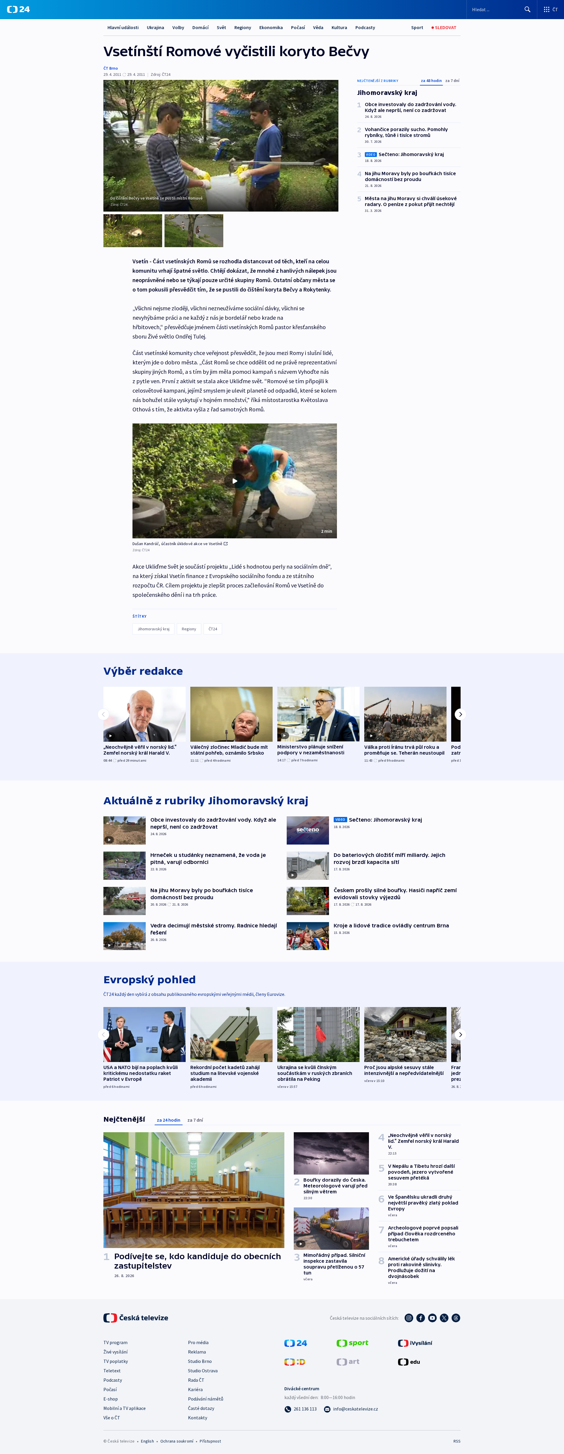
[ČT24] (18, 9)
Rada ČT (196, 1380)
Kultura (339, 27)
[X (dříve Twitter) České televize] (444, 1318)
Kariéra (195, 1389)
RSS (457, 1441)
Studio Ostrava (203, 1370)
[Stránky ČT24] (295, 1343)
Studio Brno (200, 1361)
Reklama (197, 1352)
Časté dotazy (201, 1408)
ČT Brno (110, 68)
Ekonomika (271, 27)
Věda (318, 27)
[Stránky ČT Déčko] (294, 1361)
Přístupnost (210, 1441)
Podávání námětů (205, 1399)
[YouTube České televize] (432, 1318)
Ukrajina (155, 27)
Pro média (198, 1342)
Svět (221, 27)
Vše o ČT (111, 1418)
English (147, 1441)
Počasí (298, 27)
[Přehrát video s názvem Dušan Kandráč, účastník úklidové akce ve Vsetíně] (234, 481)
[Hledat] (527, 9)
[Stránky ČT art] (348, 1361)
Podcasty (365, 27)
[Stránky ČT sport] (352, 1343)
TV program (115, 1342)
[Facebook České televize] (420, 1318)
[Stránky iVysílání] (415, 1343)
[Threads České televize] (456, 1318)
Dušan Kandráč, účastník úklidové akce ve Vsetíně (177, 543)
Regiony (242, 27)
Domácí (200, 27)
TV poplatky (115, 1361)
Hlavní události (123, 27)
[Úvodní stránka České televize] (136, 1318)
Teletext (112, 1370)
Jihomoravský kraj (153, 628)
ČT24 (213, 628)
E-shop (110, 1399)
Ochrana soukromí (176, 1441)
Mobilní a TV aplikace (124, 1408)
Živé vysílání (115, 1352)
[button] (234, 481)
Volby (178, 27)
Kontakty (197, 1418)
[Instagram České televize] (409, 1318)
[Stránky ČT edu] (409, 1361)
